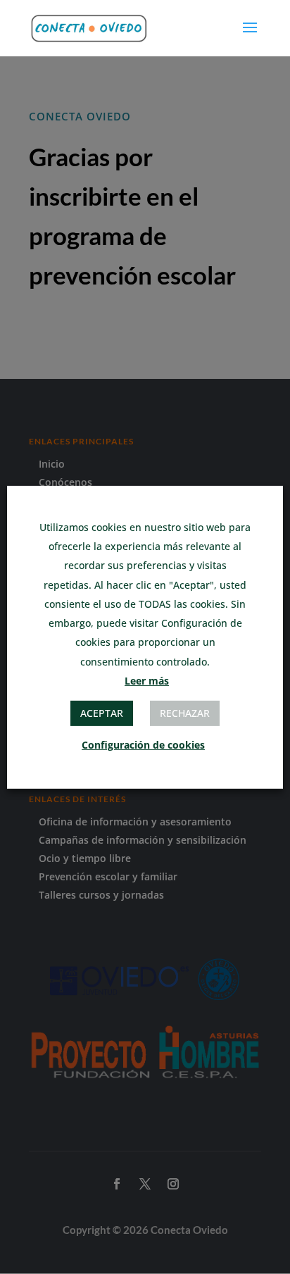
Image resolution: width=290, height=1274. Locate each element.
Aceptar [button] (101, 713)
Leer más (147, 680)
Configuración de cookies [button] (143, 745)
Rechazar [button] (185, 713)
